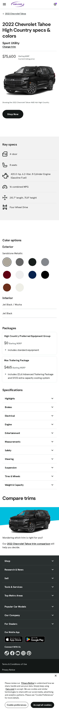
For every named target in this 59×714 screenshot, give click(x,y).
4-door (13, 154)
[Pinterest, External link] (29, 653)
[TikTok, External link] (7, 653)
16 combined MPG (19, 186)
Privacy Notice (8, 669)
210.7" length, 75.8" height (23, 197)
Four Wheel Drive (19, 207)
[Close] (55, 675)
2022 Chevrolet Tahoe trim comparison (28, 543)
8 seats (13, 164)
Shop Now (12, 114)
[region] (29, 693)
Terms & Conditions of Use (14, 664)
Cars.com (10, 689)
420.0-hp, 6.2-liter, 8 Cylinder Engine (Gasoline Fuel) (31, 175)
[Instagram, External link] (23, 653)
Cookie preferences (16, 705)
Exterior (7, 247)
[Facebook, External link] (12, 653)
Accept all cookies (42, 705)
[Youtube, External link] (18, 653)
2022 (15, 13)
